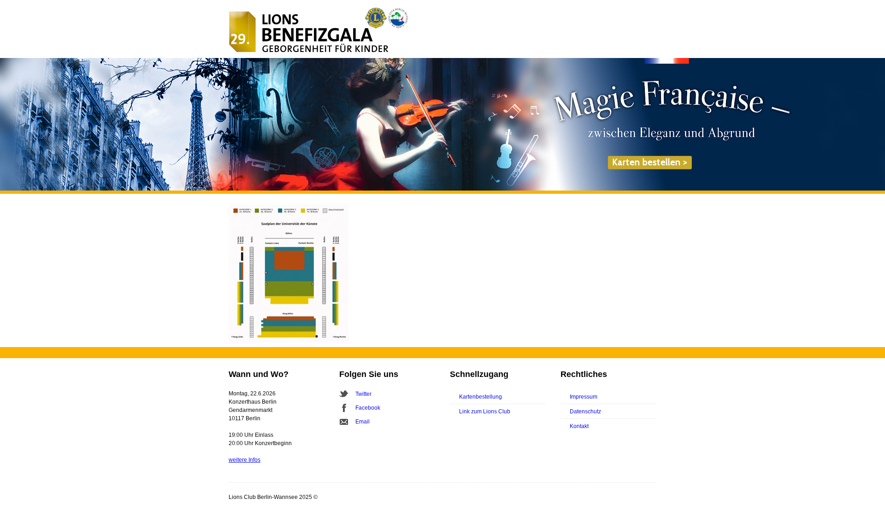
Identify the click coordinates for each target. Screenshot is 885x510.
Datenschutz (585, 411)
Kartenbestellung (480, 397)
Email (362, 421)
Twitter (363, 394)
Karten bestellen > (649, 162)
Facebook (367, 408)
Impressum (583, 397)
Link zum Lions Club (484, 411)
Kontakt (579, 426)
